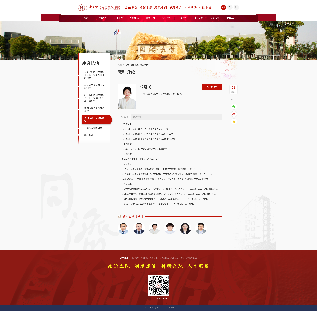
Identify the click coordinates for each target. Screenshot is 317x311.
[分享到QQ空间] (234, 121)
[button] (236, 7)
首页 (127, 65)
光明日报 (164, 258)
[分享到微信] (234, 107)
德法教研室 (144, 65)
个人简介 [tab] (124, 117)
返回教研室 (212, 87)
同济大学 (135, 258)
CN (223, 7)
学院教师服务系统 (189, 258)
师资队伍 (134, 65)
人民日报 (154, 258)
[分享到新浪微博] (234, 114)
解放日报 (174, 258)
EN (230, 7)
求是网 (144, 258)
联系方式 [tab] (137, 117)
